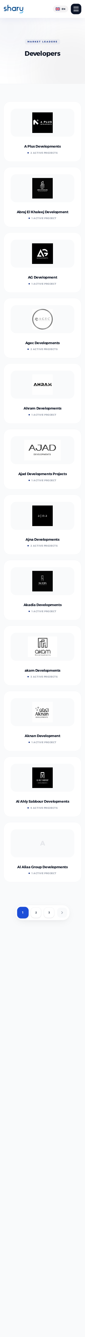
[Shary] (13, 9)
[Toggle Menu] (76, 9)
